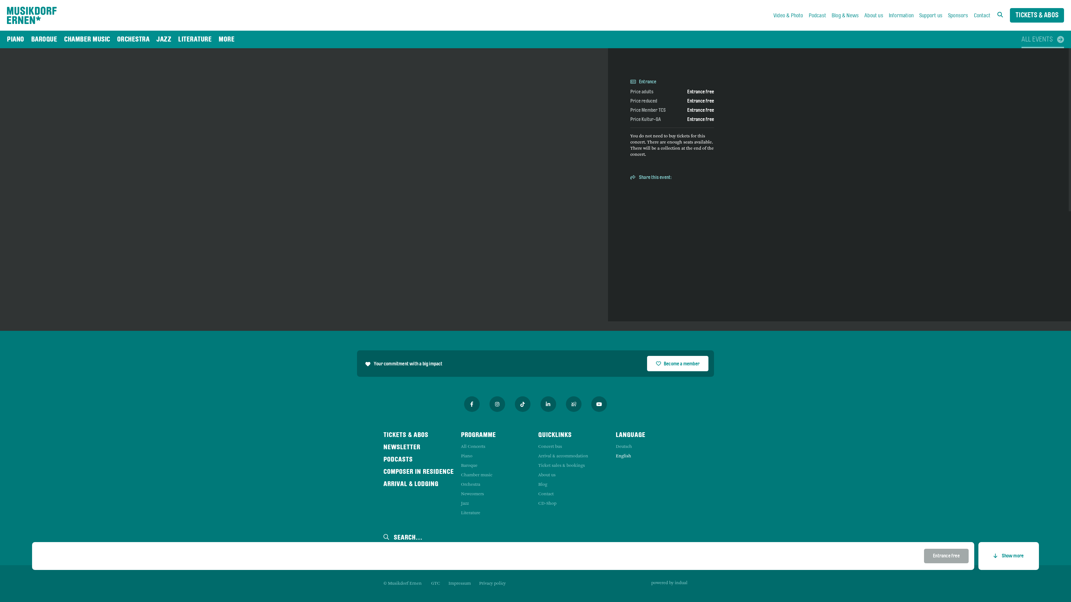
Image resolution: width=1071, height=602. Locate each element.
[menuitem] (788, 15)
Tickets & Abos (1036, 15)
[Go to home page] (32, 15)
